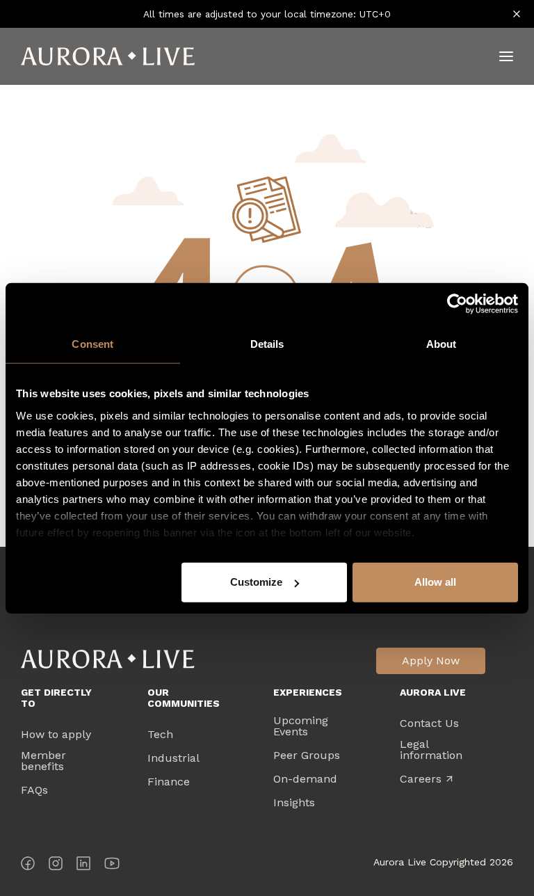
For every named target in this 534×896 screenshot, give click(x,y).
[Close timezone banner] (516, 13)
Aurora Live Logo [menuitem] (108, 659)
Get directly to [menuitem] (56, 698)
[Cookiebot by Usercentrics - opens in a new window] (457, 304)
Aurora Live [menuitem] (433, 692)
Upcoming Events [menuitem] (300, 726)
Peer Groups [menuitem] (306, 755)
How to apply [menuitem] (56, 734)
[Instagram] (56, 865)
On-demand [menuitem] (305, 779)
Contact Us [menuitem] (429, 723)
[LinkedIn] (83, 865)
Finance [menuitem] (168, 781)
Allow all (435, 582)
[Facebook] (28, 865)
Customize (256, 582)
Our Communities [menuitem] (183, 698)
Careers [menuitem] (426, 779)
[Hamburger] (506, 56)
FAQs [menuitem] (34, 790)
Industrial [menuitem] (173, 758)
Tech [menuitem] (160, 734)
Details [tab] (267, 344)
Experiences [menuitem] (307, 692)
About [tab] (441, 344)
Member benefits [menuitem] (43, 761)
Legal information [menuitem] (431, 750)
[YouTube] (112, 865)
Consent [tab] (92, 344)
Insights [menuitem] (294, 802)
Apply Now (431, 660)
